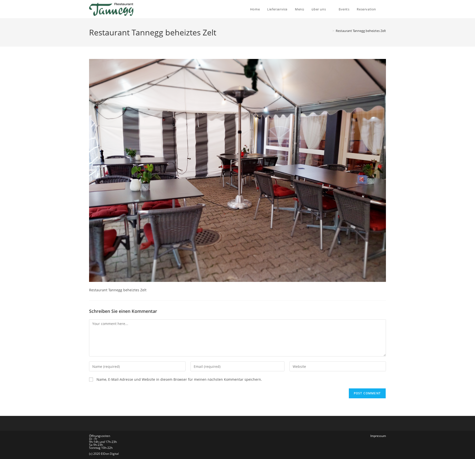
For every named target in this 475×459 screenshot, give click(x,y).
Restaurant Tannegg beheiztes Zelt (361, 30)
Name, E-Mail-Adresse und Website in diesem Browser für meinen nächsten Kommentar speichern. (179, 379)
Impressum (378, 436)
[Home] (330, 30)
